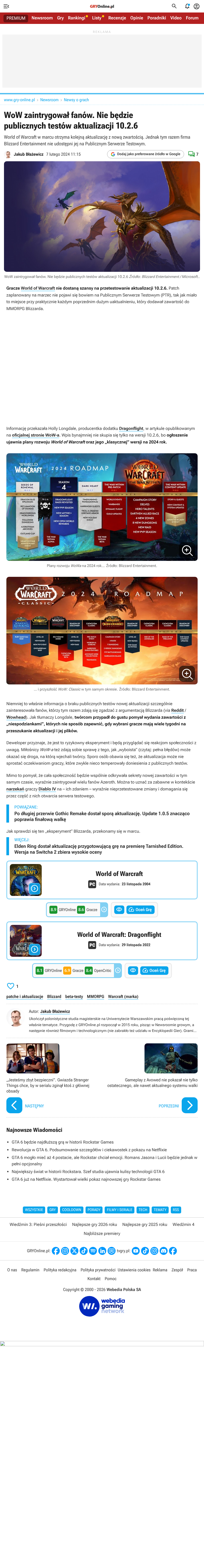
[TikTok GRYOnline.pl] (84, 1251)
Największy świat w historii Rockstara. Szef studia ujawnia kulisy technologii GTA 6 (88, 1171)
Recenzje (117, 18)
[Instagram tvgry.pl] (154, 1251)
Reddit (177, 710)
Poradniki (156, 18)
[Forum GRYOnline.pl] (112, 1251)
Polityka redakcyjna (60, 1269)
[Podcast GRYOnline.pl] (93, 1251)
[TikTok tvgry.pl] (145, 1251)
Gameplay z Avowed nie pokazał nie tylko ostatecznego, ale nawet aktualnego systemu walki (151, 1079)
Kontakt (93, 1278)
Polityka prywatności (98, 1269)
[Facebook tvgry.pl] (173, 1251)
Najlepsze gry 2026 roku (94, 1224)
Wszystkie (34, 1210)
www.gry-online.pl (19, 99)
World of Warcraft (38, 288)
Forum (192, 18)
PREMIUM (16, 18)
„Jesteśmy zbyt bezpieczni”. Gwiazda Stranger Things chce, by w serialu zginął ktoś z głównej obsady (52, 1079)
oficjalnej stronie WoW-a (35, 435)
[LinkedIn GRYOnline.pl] (102, 1251)
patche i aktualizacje (24, 996)
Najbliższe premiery (102, 1233)
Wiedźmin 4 (183, 1224)
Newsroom (42, 18)
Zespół (177, 1269)
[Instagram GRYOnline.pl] (65, 1251)
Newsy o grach (76, 99)
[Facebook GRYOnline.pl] (56, 1251)
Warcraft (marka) (123, 996)
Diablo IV (47, 788)
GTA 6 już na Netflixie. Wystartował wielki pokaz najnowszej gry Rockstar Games (86, 1179)
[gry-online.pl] (102, 6)
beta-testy (74, 996)
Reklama (160, 1269)
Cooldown (71, 1210)
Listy (96, 18)
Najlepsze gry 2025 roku (144, 1224)
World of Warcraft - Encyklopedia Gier (102, 880)
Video (176, 18)
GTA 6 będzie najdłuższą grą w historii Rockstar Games (63, 1142)
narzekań (15, 788)
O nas (12, 1269)
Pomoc (110, 1278)
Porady (94, 1210)
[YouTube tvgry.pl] (136, 1251)
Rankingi (76, 18)
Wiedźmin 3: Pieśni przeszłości (38, 1224)
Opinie (136, 18)
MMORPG (95, 996)
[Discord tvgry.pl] (164, 1251)
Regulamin (30, 1269)
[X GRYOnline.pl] (74, 1251)
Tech (143, 1210)
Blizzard (54, 996)
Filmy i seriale (119, 1210)
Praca (192, 1269)
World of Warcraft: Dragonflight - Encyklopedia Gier (102, 940)
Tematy (160, 1210)
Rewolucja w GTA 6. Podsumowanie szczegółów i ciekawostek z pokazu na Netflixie (89, 1149)
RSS (176, 1210)
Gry (60, 18)
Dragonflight (131, 428)
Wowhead (16, 717)
